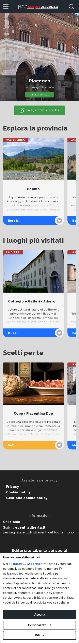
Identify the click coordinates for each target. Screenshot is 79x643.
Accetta (39, 614)
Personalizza (37, 625)
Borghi (13, 220)
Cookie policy (18, 492)
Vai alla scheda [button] (39, 94)
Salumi (14, 445)
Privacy (12, 487)
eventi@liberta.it (30, 527)
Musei (13, 333)
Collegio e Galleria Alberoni (33, 301)
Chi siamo (11, 522)
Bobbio (33, 189)
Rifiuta (39, 635)
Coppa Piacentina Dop (33, 413)
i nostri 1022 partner (26, 563)
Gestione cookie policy (27, 498)
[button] (74, 50)
